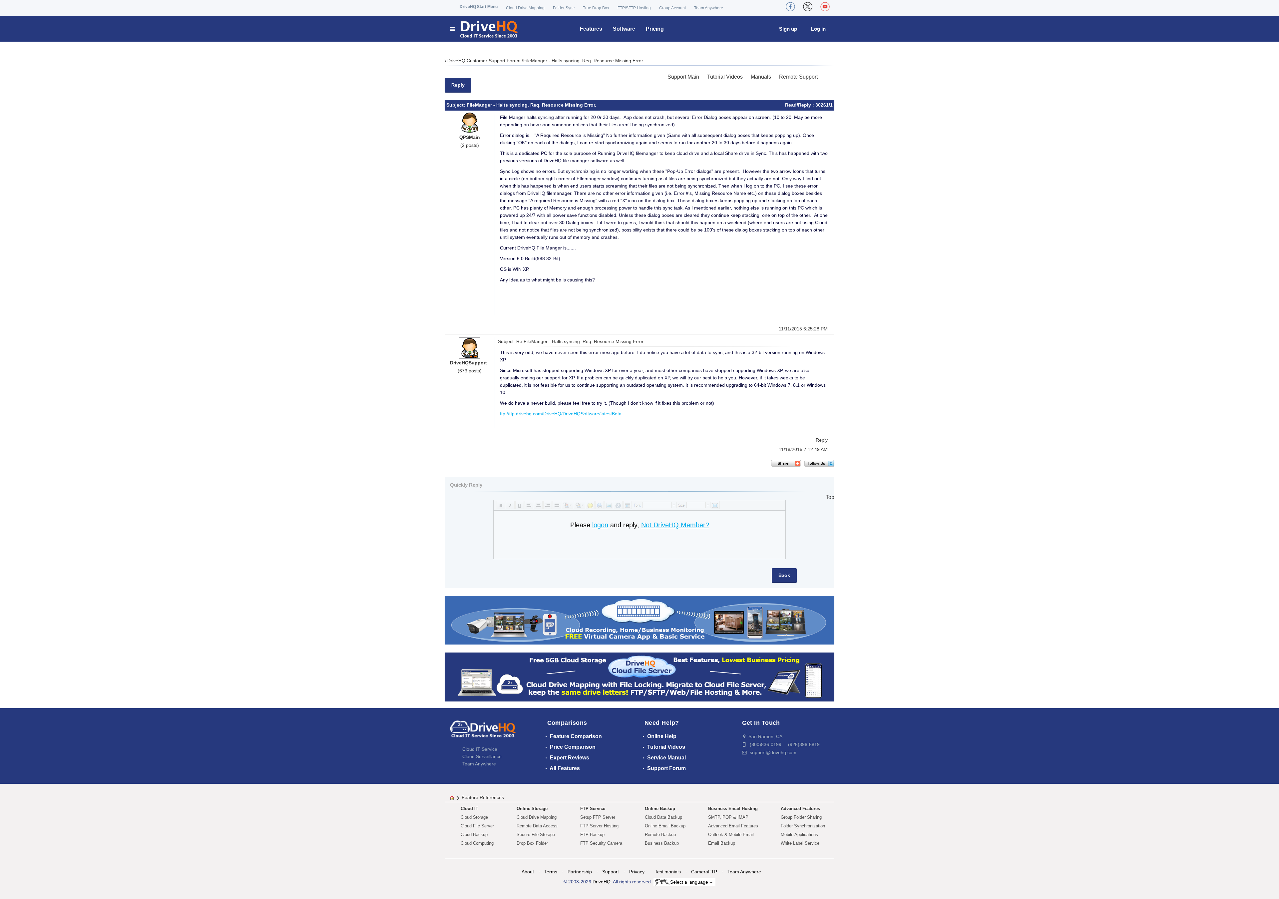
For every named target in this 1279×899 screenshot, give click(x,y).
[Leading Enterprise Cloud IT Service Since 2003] (639, 676)
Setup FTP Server (597, 817)
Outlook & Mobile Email (731, 834)
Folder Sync (564, 8)
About (528, 871)
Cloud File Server (477, 825)
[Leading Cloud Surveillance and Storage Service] (639, 620)
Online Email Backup (665, 825)
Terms (550, 871)
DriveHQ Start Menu (479, 6)
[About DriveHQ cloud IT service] (483, 732)
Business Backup (662, 843)
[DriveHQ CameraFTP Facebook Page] (790, 6)
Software (624, 29)
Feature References (483, 797)
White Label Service (800, 843)
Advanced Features (800, 808)
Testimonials (668, 871)
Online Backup (660, 808)
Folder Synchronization (803, 825)
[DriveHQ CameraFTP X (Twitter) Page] (808, 6)
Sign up (788, 29)
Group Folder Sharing (801, 817)
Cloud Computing (477, 843)
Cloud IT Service (479, 749)
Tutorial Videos (725, 77)
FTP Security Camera (601, 843)
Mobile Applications (799, 834)
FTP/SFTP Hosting (634, 8)
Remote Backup (660, 834)
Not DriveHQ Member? (675, 525)
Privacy (636, 871)
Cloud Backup (474, 834)
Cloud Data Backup (663, 817)
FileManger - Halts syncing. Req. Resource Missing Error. (583, 60)
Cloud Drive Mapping (525, 8)
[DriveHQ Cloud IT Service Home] (484, 28)
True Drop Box (596, 8)
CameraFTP (704, 871)
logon (600, 525)
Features (591, 29)
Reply (458, 85)
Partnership (580, 871)
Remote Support (798, 77)
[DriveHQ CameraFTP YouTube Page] (825, 6)
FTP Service (592, 808)
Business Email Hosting (733, 808)
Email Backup (721, 843)
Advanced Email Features (733, 825)
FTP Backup (592, 834)
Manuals (761, 77)
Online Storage (532, 808)
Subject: (456, 105)
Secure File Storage (536, 834)
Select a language (689, 881)
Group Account (672, 8)
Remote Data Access (537, 825)
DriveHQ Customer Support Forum (484, 60)
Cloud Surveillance (482, 756)
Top (830, 497)
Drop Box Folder (532, 843)
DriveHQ (602, 881)
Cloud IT (469, 808)
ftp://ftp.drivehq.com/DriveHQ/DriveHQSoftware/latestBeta (561, 413)
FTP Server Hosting (599, 825)
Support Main (683, 77)
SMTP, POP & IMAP (728, 817)
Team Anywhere (708, 8)
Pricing (655, 29)
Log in (818, 29)
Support (610, 871)
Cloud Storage (474, 817)
